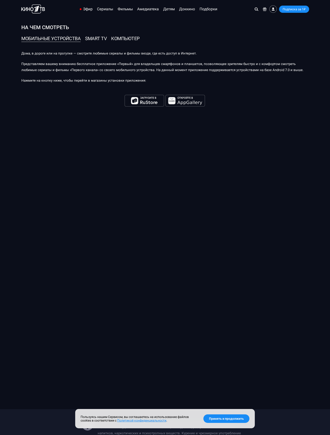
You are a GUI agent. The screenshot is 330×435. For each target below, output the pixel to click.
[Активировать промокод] (264, 9)
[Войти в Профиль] (273, 9)
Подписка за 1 (294, 9)
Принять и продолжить (226, 418)
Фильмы (125, 9)
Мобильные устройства (51, 38)
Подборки (208, 9)
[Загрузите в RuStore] (145, 101)
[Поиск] (256, 9)
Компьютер (125, 38)
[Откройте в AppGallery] (185, 101)
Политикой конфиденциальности (141, 420)
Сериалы (105, 9)
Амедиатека (148, 9)
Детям (169, 9)
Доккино (187, 9)
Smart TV (96, 38)
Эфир (88, 9)
